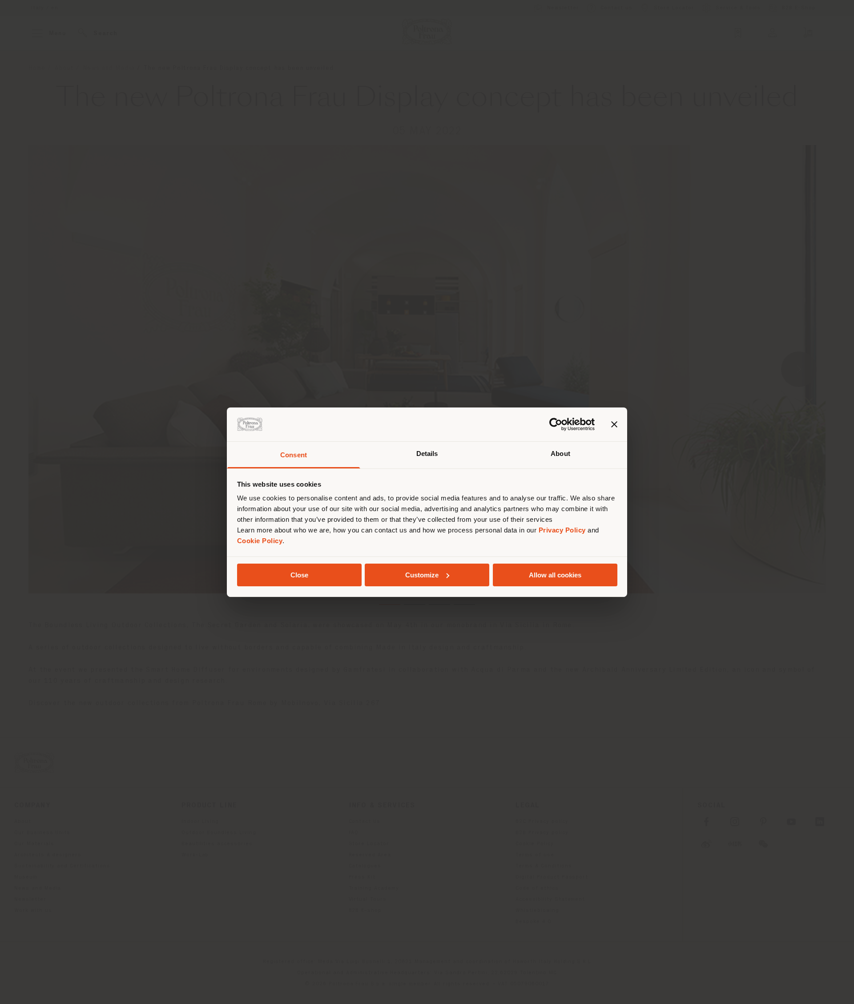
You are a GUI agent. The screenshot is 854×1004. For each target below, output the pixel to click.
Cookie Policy (260, 540)
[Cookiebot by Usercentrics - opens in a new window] (556, 424)
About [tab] (560, 453)
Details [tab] (427, 453)
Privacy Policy (562, 530)
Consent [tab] (293, 455)
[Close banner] (614, 424)
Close (299, 575)
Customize (422, 575)
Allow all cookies (555, 575)
